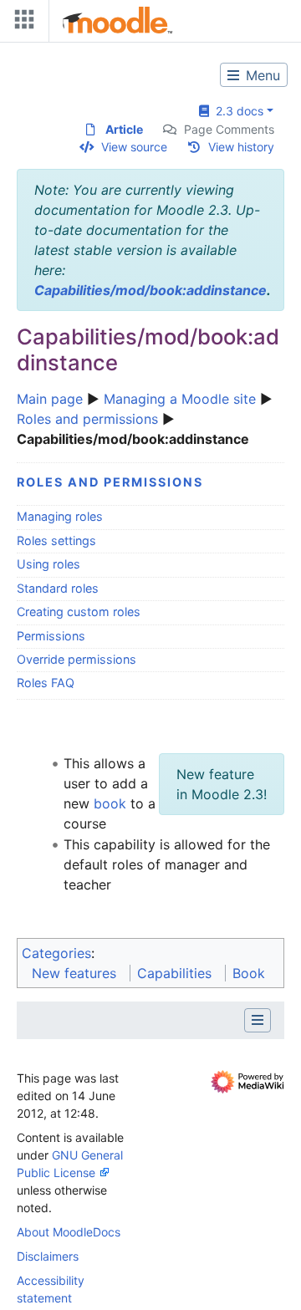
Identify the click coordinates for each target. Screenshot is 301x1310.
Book (248, 973)
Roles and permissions (87, 418)
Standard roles (58, 588)
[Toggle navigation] (21, 23)
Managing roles (60, 516)
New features (74, 973)
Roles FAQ (45, 682)
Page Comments (229, 129)
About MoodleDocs (68, 1232)
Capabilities (174, 973)
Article (124, 129)
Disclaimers (48, 1256)
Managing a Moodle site (180, 398)
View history (241, 147)
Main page (50, 398)
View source (134, 147)
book (110, 803)
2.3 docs (236, 111)
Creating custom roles (78, 611)
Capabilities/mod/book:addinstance (150, 290)
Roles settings (56, 540)
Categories (56, 953)
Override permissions (76, 659)
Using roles (48, 564)
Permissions (51, 636)
